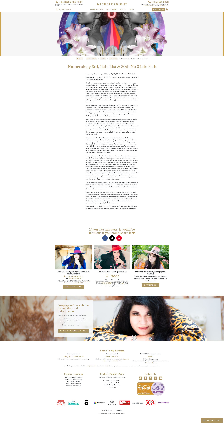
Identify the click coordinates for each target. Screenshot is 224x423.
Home (80, 58)
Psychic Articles (91, 58)
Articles (103, 58)
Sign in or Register (64, 9)
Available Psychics (213, 420)
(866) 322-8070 (160, 2)
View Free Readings (150, 285)
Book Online (158, 9)
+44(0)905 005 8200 (70, 2)
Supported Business (149, 5)
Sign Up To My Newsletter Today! (73, 331)
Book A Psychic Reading (73, 287)
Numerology (113, 58)
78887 (114, 276)
